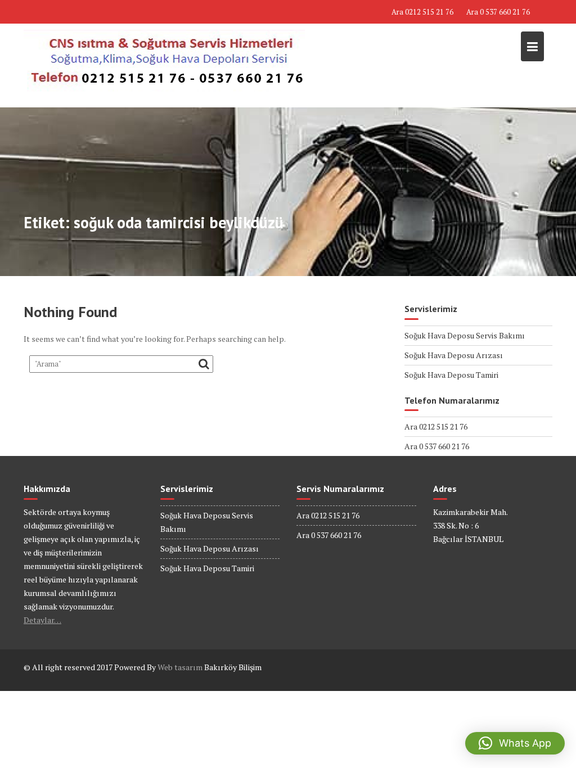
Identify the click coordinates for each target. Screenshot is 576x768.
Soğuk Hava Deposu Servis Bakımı (464, 335)
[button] (515, 743)
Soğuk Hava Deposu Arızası (453, 355)
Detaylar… (42, 620)
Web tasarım (180, 667)
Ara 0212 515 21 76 (422, 12)
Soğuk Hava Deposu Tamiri (451, 374)
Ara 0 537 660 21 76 (498, 12)
